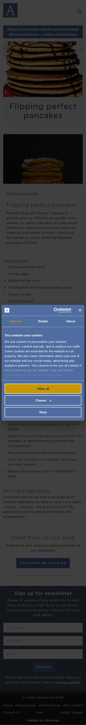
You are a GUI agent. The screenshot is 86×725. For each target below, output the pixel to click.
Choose (40, 400)
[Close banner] (80, 310)
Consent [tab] (15, 321)
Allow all (43, 388)
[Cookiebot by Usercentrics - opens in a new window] (54, 310)
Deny (43, 412)
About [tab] (70, 321)
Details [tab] (43, 321)
